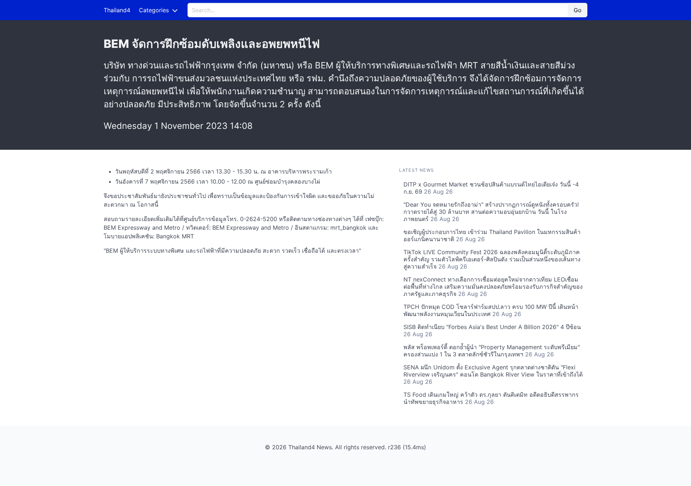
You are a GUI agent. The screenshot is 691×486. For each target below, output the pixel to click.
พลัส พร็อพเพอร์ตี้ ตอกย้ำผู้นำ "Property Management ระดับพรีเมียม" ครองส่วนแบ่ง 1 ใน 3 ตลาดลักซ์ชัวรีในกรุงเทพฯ (491, 350)
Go (578, 10)
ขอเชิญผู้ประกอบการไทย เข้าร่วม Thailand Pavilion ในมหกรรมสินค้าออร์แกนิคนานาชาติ (492, 235)
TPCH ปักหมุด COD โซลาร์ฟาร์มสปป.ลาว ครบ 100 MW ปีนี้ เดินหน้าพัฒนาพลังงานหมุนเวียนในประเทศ (490, 310)
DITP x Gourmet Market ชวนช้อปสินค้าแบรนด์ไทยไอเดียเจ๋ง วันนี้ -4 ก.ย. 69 (491, 188)
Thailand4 (117, 10)
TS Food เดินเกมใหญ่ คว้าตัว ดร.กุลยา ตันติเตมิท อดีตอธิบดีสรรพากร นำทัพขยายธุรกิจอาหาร (491, 398)
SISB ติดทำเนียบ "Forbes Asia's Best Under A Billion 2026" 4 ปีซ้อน (492, 330)
